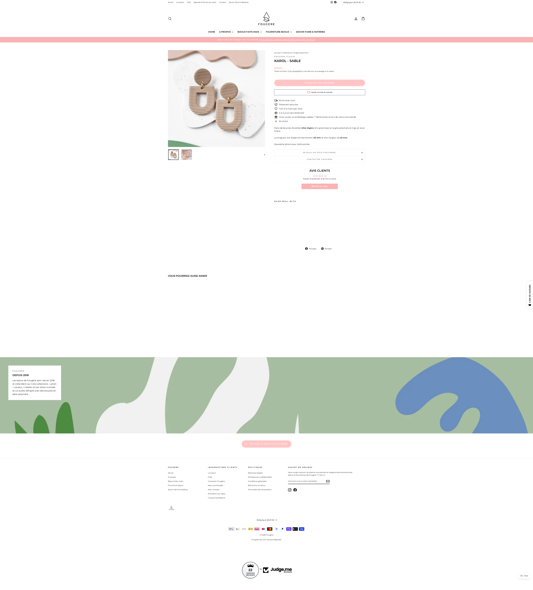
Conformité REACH (216, 498)
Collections (287, 53)
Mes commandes (215, 485)
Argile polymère (301, 53)
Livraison (180, 2)
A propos (225, 32)
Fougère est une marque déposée (266, 540)
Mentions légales (255, 473)
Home (170, 2)
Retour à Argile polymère (268, 444)
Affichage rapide (191, 328)
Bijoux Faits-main (248, 32)
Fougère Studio (284, 57)
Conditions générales (257, 481)
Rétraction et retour (257, 485)
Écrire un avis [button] (320, 186)
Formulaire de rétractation (259, 490)
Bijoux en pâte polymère (319, 152)
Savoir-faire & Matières (238, 2)
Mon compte (213, 490)
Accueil (277, 53)
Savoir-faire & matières (310, 32)
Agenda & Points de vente (205, 2)
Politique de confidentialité (260, 477)
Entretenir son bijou (216, 494)
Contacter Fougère (319, 159)
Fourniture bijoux (278, 32)
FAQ (189, 2)
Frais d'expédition (295, 71)
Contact (222, 2)
